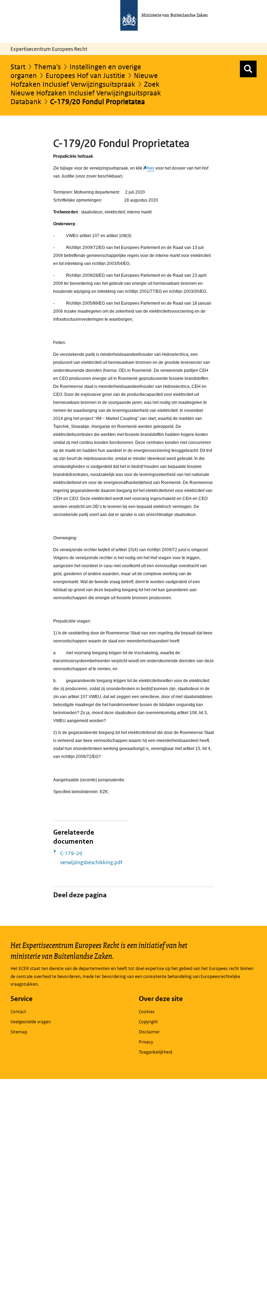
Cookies (147, 1012)
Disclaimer (149, 1032)
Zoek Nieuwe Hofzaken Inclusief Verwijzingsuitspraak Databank (85, 93)
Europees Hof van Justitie (85, 75)
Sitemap (18, 1032)
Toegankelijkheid (155, 1052)
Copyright (148, 1022)
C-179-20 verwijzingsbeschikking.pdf (91, 858)
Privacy (146, 1042)
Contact (18, 1012)
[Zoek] (248, 69)
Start (17, 67)
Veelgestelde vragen (30, 1022)
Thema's (47, 67)
